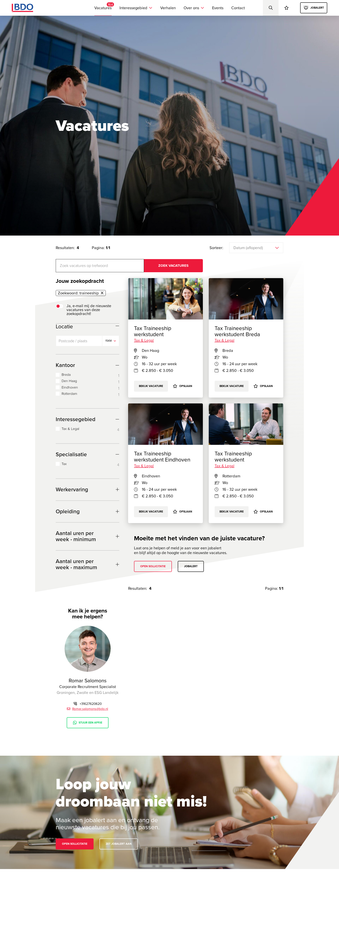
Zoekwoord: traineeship (78, 293)
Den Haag (69, 381)
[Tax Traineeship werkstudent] (246, 424)
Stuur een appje (90, 723)
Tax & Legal (70, 428)
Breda (66, 374)
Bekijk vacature (232, 386)
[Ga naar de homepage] (22, 8)
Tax (64, 463)
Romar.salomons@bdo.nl (90, 708)
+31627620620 (91, 703)
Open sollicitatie (153, 566)
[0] (286, 8)
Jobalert (191, 566)
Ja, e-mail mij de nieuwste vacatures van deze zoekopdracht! (89, 310)
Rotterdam (69, 393)
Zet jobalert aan (118, 844)
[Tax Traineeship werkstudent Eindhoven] (165, 424)
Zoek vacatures (173, 265)
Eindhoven (70, 387)
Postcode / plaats (73, 341)
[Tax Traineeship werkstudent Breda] (246, 298)
